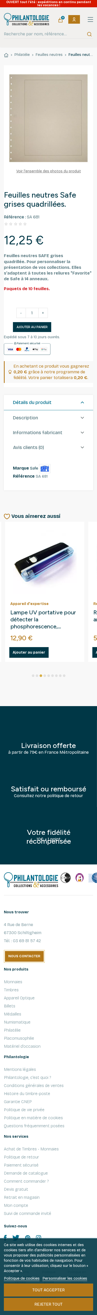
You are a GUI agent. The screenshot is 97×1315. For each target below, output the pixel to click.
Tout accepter (48, 1289)
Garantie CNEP (18, 1101)
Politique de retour (21, 1157)
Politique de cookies (22, 1278)
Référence (24, 476)
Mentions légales (20, 1069)
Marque (21, 468)
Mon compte (16, 1205)
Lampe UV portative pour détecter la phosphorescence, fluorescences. (43, 619)
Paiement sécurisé (21, 1165)
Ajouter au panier (32, 327)
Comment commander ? (26, 1181)
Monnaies (13, 981)
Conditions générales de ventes (34, 1085)
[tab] (48, 403)
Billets (9, 1006)
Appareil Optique (19, 997)
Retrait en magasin (22, 1197)
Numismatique (17, 1022)
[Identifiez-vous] (74, 19)
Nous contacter (24, 956)
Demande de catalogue (26, 1173)
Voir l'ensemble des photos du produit (48, 171)
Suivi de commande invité (27, 1213)
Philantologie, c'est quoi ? (27, 1077)
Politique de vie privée (24, 1109)
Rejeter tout (48, 1304)
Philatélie (12, 1030)
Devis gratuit (16, 1189)
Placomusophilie (19, 1038)
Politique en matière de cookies (33, 1117)
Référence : (15, 216)
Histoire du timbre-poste (27, 1093)
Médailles (12, 1014)
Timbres (11, 989)
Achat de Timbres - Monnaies (31, 1149)
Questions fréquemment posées (34, 1125)
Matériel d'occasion (22, 1046)
